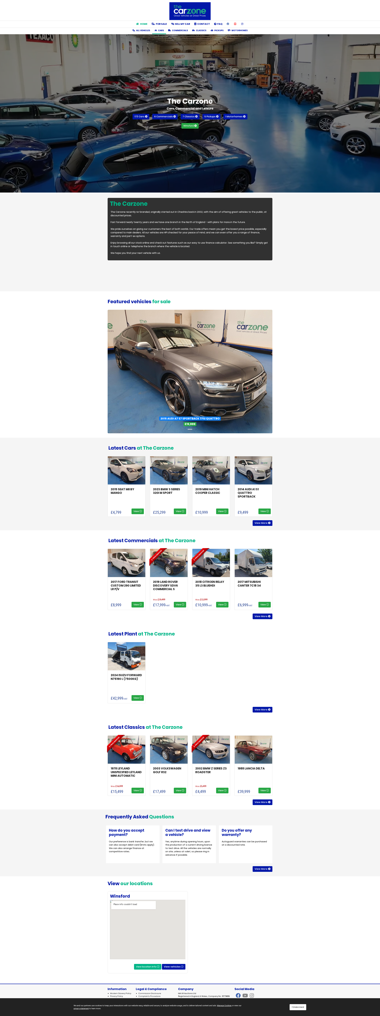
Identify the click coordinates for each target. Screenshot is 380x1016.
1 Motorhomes (234, 116)
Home (143, 24)
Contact (203, 24)
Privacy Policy (116, 996)
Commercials (180, 30)
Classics (200, 30)
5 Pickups (210, 116)
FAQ (219, 24)
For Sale (161, 24)
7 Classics (189, 116)
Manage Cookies (224, 1005)
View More (261, 523)
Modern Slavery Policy (120, 993)
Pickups (219, 30)
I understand (298, 1007)
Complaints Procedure (149, 996)
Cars (161, 30)
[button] (120, 371)
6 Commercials (163, 116)
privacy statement (81, 1008)
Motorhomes (239, 30)
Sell (182, 24)
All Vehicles (143, 30)
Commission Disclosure (149, 993)
